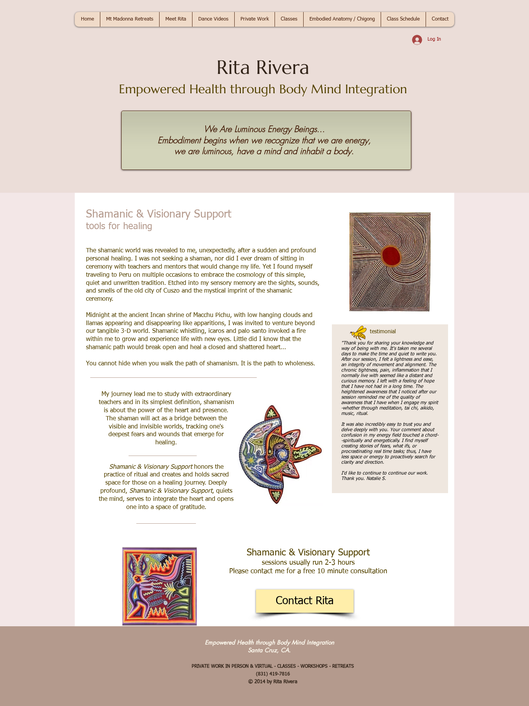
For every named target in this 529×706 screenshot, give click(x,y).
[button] (129, 19)
